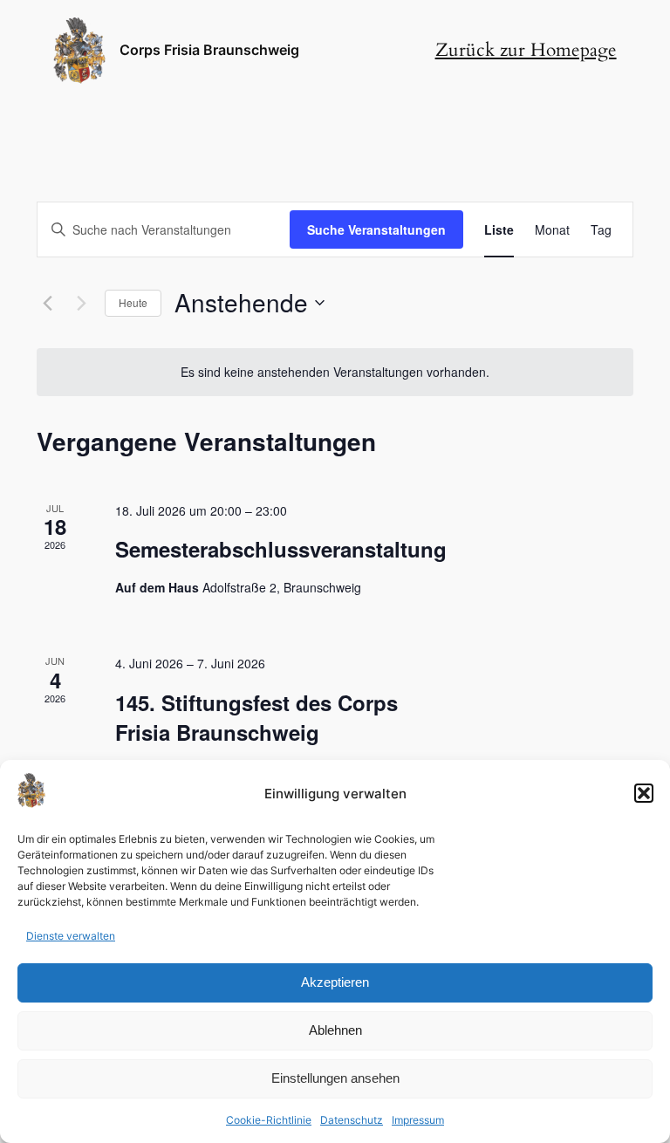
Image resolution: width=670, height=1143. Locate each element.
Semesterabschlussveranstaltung (281, 549)
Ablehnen (335, 1030)
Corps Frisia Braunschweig (209, 49)
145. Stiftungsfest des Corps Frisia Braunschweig (256, 717)
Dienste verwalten (70, 935)
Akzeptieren (335, 982)
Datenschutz (351, 1119)
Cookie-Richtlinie (268, 1119)
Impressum (418, 1119)
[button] (644, 793)
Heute (133, 302)
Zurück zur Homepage (526, 50)
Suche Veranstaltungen (376, 229)
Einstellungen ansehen (335, 1078)
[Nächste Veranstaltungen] (81, 302)
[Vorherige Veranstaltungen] (47, 302)
